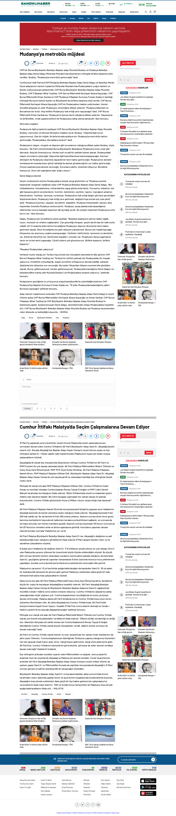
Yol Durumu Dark (27, 784)
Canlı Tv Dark (46, 780)
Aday (23, 318)
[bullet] (54, 408)
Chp (57, 318)
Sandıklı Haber (25, 49)
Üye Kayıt (120, 784)
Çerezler (88, 813)
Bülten (81, 18)
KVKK (95, 813)
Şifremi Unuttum (124, 787)
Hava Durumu (71, 769)
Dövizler (86, 784)
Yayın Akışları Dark (48, 784)
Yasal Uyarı (116, 813)
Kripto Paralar (149, 769)
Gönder (27, 408)
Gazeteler (134, 12)
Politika (113, 18)
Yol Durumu (131, 769)
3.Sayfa (63, 18)
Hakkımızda (61, 813)
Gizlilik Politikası (78, 813)
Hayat (104, 18)
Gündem (51, 12)
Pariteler (116, 769)
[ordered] (51, 408)
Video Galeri (106, 784)
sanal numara (46, 794)
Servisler (38, 12)
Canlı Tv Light (25, 787)
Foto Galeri (96, 12)
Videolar (109, 12)
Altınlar (86, 780)
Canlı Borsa (66, 780)
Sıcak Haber (106, 794)
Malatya (68, 694)
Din (88, 18)
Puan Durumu (88, 769)
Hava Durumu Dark (27, 780)
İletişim (69, 813)
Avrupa (72, 18)
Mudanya (66, 318)
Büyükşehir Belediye (44, 318)
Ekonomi (64, 12)
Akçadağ (34, 694)
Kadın (83, 12)
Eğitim (96, 18)
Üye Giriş (120, 780)
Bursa (31, 318)
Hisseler (103, 769)
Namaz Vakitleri (37, 769)
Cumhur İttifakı (47, 694)
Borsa (22, 769)
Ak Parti (24, 694)
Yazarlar (121, 12)
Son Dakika (25, 12)
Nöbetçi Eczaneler (48, 787)
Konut (59, 694)
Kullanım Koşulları (104, 813)
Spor (74, 12)
